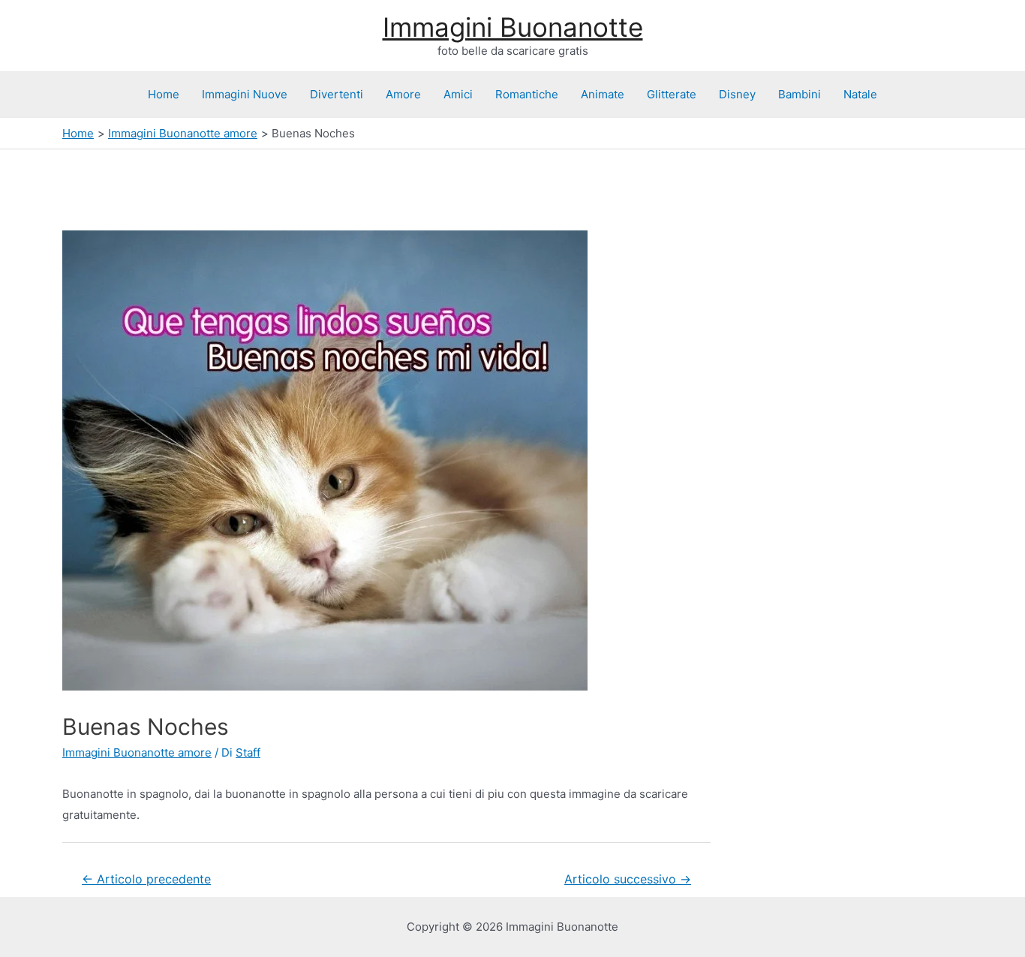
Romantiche (526, 94)
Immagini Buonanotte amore (137, 752)
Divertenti (336, 94)
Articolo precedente (146, 879)
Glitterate (671, 94)
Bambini (799, 94)
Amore (403, 94)
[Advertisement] (120, 186)
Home (163, 94)
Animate (602, 94)
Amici (458, 94)
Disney (737, 94)
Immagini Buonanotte (513, 27)
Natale (860, 94)
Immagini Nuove (244, 94)
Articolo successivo (627, 879)
